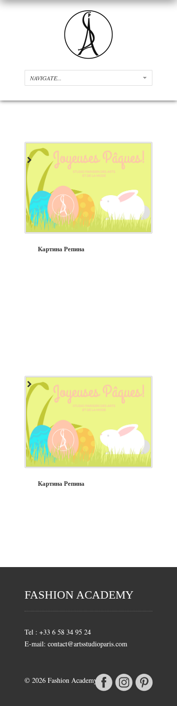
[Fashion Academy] (88, 56)
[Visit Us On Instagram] (124, 690)
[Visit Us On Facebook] (103, 690)
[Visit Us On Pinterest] (144, 690)
